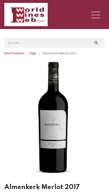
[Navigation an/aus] (96, 14)
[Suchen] (96, 43)
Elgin (33, 53)
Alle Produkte (14, 53)
